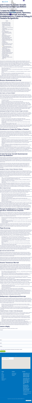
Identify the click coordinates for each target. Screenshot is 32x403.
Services (12, 2)
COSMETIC (13, 7)
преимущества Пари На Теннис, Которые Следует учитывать (6, 25)
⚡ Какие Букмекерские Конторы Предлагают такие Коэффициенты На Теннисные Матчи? (7, 47)
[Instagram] (27, 400)
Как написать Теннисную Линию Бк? (7, 53)
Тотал (3, 58)
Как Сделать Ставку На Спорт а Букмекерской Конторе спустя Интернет (7, 52)
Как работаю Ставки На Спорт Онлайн (7, 43)
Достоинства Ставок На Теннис (6, 35)
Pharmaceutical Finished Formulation (15, 5)
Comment (1, 329)
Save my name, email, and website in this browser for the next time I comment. (11, 349)
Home (12, 0)
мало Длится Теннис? (5, 42)
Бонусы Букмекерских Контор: (6, 22)
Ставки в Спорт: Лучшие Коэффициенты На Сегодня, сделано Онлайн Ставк (7, 57)
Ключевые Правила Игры (5, 55)
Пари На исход (4, 34)
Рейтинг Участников (5, 54)
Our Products (13, 3)
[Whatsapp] (30, 400)
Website (1, 346)
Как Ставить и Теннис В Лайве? (6, 23)
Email (1, 343)
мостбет (29, 86)
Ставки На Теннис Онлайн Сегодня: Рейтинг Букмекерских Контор (7, 38)
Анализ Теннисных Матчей (5, 36)
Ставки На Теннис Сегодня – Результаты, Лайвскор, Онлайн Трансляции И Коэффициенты (6, 50)
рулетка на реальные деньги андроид (16, 109)
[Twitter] (29, 400)
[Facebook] (26, 400)
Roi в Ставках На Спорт (5, 31)
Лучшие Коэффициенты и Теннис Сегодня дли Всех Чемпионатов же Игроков (7, 33)
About (12, 1)
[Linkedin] (28, 400)
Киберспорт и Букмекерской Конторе (7, 39)
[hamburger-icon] (24, 0)
